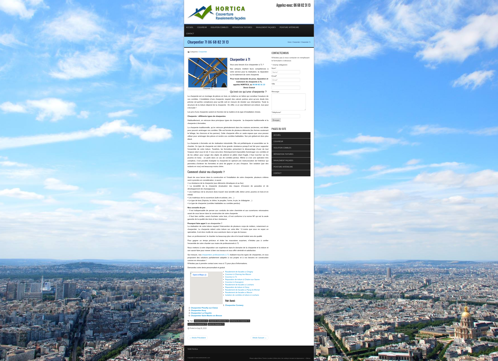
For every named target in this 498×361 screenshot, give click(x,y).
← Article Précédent (197, 338)
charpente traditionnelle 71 (218, 321)
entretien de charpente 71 (197, 324)
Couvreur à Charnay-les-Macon (238, 274)
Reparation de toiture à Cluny (237, 287)
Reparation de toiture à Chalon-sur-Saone (242, 279)
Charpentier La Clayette (201, 313)
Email (274, 76)
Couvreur (202, 27)
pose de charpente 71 (216, 324)
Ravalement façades (266, 27)
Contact (190, 34)
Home (289, 42)
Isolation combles (219, 27)
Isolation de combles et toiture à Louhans (242, 295)
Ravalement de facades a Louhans (239, 285)
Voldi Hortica (193, 349)
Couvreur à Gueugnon (234, 282)
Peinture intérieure (289, 27)
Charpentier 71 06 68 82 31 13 (208, 41)
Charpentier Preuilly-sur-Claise (204, 308)
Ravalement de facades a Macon (238, 292)
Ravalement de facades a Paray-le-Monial (242, 290)
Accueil (189, 27)
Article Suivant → (260, 338)
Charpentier (296, 42)
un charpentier (214, 223)
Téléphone (276, 112)
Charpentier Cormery (234, 305)
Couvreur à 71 (231, 277)
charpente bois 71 (201, 321)
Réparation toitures (242, 27)
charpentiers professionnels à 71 (215, 255)
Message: (276, 92)
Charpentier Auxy (198, 310)
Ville (273, 84)
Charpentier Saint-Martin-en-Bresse (206, 316)
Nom (274, 68)
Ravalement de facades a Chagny (239, 272)
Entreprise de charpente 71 (239, 321)
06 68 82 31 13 (302, 5)
